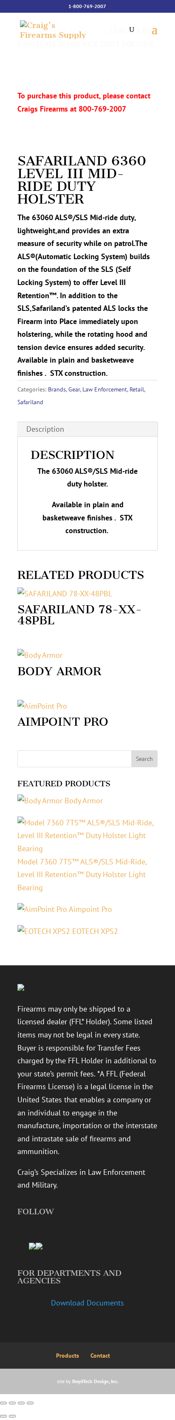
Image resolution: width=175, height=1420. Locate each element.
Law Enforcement (104, 389)
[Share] (21, 1403)
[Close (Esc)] (30, 1403)
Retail (137, 389)
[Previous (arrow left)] (3, 1416)
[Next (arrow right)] (12, 1416)
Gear (74, 389)
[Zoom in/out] (3, 1403)
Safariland (30, 402)
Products (67, 1355)
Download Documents (87, 1303)
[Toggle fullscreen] (12, 1403)
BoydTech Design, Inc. (95, 1381)
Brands (57, 389)
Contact (100, 1355)
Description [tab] (45, 429)
